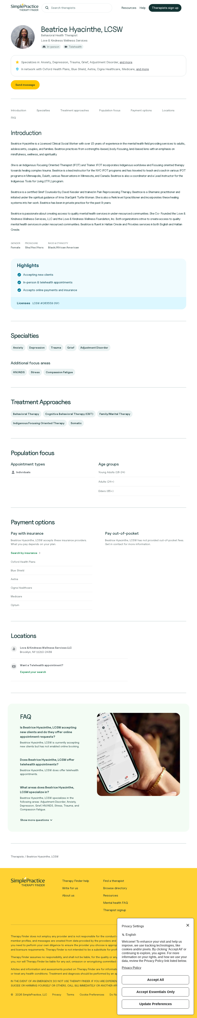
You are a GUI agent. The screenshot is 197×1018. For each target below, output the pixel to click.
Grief (70, 347)
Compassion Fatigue (59, 372)
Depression (37, 347)
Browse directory (115, 888)
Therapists (17, 856)
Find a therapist (113, 881)
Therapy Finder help (75, 881)
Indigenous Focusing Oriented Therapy (38, 423)
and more (126, 62)
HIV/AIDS (19, 372)
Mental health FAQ (115, 903)
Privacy (57, 994)
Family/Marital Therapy (114, 413)
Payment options (141, 110)
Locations (168, 110)
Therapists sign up (165, 8)
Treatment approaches (74, 110)
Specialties (43, 110)
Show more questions (34, 820)
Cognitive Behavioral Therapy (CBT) (69, 413)
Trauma (56, 347)
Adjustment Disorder (94, 347)
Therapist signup (114, 910)
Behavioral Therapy (26, 413)
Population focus (109, 110)
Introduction (18, 110)
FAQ (13, 117)
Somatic (76, 423)
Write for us (70, 888)
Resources (128, 8)
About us (68, 895)
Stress (35, 372)
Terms (71, 994)
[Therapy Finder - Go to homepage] (28, 883)
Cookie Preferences (92, 994)
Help (142, 8)
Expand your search (33, 671)
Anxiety (18, 347)
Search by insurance (24, 552)
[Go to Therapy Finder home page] (24, 8)
